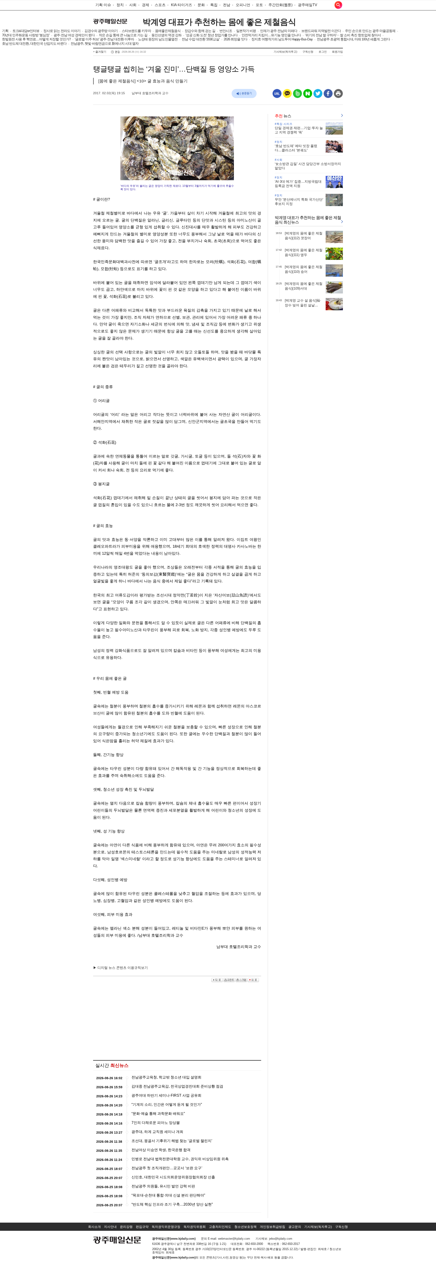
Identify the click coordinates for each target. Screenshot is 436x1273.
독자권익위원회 (194, 1227)
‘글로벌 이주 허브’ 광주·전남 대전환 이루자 (104, 39)
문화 (201, 5)
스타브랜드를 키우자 (136, 31)
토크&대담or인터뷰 (25, 31)
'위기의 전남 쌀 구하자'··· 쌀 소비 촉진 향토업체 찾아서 (343, 35)
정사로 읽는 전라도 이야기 (61, 31)
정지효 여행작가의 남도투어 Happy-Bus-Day (282, 39)
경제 (145, 5)
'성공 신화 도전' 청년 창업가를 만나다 (212, 35)
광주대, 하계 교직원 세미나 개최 (157, 1132)
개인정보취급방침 (272, 1227)
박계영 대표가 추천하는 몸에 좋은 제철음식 (219, 22)
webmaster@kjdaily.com (234, 1238)
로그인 (323, 51)
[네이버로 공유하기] (307, 95)
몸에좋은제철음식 (168, 31)
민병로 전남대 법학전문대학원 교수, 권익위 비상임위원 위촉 (180, 1159)
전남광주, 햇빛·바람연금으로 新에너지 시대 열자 (105, 43)
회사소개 (94, 1227)
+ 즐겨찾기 (99, 51)
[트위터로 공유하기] (317, 95)
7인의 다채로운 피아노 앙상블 (155, 1123)
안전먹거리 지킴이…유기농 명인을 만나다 (271, 35)
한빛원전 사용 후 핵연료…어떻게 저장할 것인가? (36, 39)
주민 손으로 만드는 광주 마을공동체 (370, 31)
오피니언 (243, 5)
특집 (214, 5)
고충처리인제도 (220, 1227)
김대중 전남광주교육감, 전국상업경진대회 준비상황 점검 (177, 1086)
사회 (132, 5)
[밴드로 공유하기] (297, 95)
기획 (5, 31)
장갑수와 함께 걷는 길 (200, 31)
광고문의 (294, 1227)
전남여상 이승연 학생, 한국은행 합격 (161, 1150)
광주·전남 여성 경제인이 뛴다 (74, 35)
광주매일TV (307, 5)
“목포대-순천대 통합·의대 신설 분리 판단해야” (168, 1195)
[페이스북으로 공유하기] (328, 95)
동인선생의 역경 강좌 (166, 35)
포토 (259, 5)
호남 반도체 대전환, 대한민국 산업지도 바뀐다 (34, 43)
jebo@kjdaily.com (280, 1238)
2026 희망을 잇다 (235, 39)
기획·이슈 (103, 5)
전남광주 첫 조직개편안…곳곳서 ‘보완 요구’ (166, 1168)
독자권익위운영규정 (166, 1227)
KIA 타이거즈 (181, 5)
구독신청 (307, 51)
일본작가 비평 (246, 31)
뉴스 (283, 116)
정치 (120, 5)
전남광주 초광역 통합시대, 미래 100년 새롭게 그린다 (353, 39)
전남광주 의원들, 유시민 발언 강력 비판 (163, 1186)
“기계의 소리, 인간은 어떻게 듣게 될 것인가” (166, 1104)
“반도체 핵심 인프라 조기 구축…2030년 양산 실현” (172, 1204)
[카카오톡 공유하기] (287, 95)
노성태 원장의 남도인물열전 (158, 39)
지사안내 (110, 1227)
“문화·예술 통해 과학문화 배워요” (158, 1113)
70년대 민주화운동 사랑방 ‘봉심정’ (26, 35)
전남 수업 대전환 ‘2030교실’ (201, 39)
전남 (226, 5)
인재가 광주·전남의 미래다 (278, 31)
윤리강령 (126, 1227)
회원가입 (337, 51)
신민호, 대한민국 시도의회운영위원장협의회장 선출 (173, 1177)
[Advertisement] (177, 1021)
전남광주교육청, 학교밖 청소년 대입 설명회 (166, 1077)
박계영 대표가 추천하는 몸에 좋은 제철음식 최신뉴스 (308, 219)
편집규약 (142, 1227)
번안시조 (225, 31)
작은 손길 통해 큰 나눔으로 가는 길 (123, 35)
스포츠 (160, 5)
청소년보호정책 (245, 1227)
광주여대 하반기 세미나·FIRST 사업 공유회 (166, 1095)
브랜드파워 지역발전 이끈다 (321, 31)
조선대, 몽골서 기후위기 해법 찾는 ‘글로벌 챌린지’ (171, 1141)
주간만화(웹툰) (280, 5)
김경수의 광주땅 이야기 (101, 31)
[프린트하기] (338, 95)
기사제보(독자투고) (285, 51)
